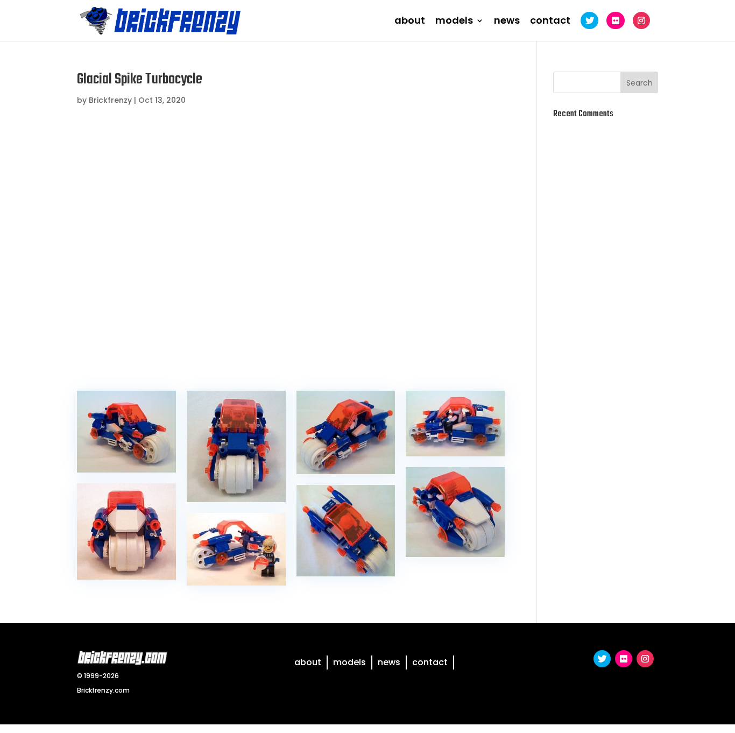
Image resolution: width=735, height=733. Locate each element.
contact (550, 22)
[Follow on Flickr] (623, 658)
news (507, 22)
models (454, 22)
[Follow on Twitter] (602, 658)
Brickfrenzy (110, 100)
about (409, 22)
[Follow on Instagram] (645, 658)
